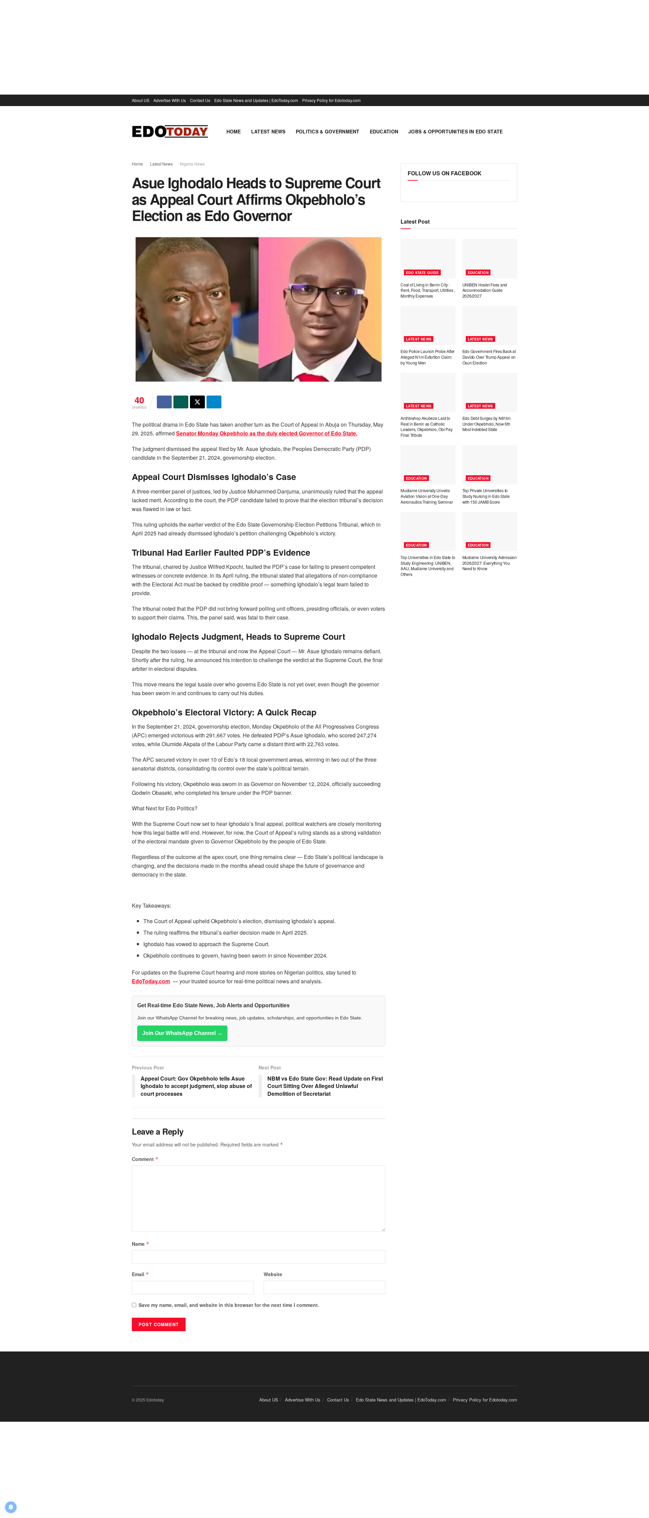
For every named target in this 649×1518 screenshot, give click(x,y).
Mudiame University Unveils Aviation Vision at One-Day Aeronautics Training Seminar (427, 496)
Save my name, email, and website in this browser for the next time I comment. (229, 1304)
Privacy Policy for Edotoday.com (331, 100)
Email (140, 1274)
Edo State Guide (422, 272)
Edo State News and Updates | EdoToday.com (256, 100)
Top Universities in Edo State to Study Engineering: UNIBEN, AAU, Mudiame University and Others (428, 565)
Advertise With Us (169, 100)
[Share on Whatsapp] (180, 402)
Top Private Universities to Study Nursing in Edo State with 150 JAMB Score (486, 496)
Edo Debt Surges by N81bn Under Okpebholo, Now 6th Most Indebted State (486, 423)
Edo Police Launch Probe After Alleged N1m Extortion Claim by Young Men (428, 356)
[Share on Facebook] (164, 402)
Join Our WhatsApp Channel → (182, 1033)
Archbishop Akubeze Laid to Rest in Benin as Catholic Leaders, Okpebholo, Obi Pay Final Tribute (427, 426)
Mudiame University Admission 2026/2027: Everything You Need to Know (489, 563)
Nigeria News (192, 164)
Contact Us (200, 100)
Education (384, 131)
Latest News (268, 131)
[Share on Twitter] (197, 402)
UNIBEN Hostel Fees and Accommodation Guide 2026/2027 (484, 290)
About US (140, 100)
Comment (145, 1159)
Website (273, 1274)
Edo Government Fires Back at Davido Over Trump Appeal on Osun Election (489, 356)
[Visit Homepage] (170, 131)
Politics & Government (328, 131)
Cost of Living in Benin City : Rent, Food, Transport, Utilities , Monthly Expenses (428, 290)
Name (140, 1243)
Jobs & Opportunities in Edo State (455, 131)
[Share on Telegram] (214, 402)
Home (233, 131)
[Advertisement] (203, 47)
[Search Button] (514, 131)
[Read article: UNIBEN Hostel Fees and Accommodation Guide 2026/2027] (490, 258)
